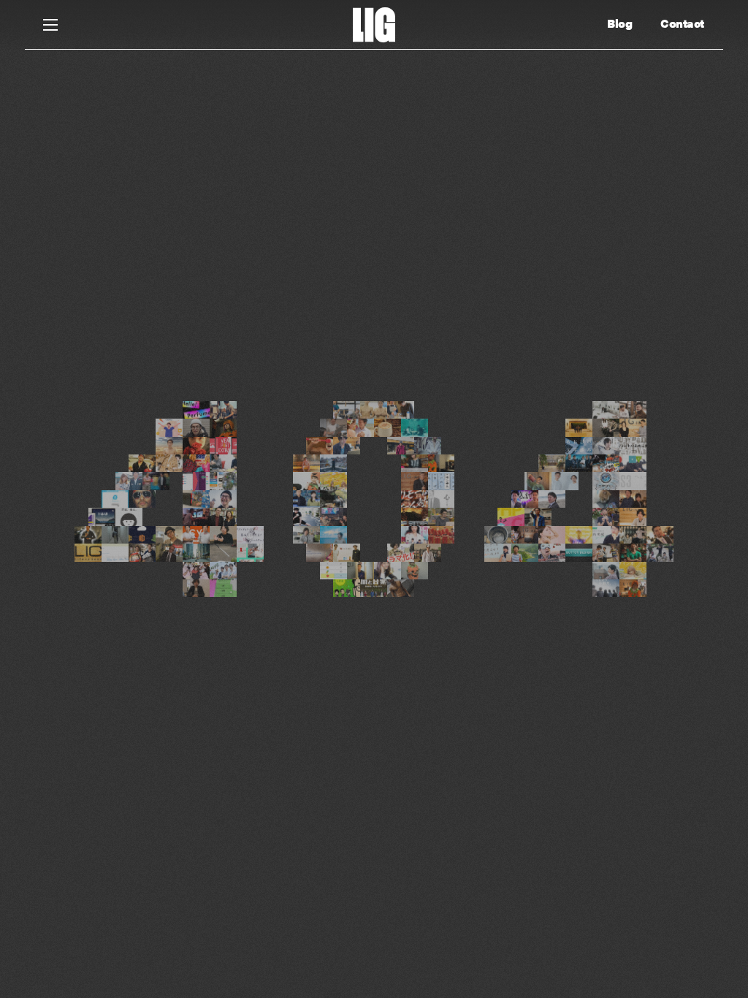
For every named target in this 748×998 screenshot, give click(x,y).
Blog (619, 23)
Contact (682, 23)
